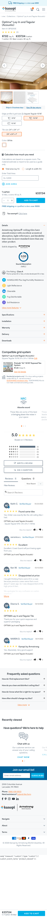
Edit (35, 358)
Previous (4, 65)
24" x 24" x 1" (12, 134)
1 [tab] (21, 426)
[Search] (37, 10)
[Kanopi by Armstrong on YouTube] (13, 799)
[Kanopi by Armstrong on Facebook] (3, 799)
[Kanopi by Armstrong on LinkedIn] (17, 799)
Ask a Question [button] (25, 470)
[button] (35, 530)
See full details (20, 371)
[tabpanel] (24, 406)
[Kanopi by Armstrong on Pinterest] (5, 799)
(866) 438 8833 (14, 791)
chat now (23, 757)
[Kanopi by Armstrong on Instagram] (9, 799)
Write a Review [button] (25, 463)
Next (42, 65)
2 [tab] (23, 426)
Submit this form (24, 794)
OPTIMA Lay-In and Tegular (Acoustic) (18, 521)
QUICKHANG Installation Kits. (17, 380)
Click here (23, 213)
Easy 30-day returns (34, 107)
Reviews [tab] (9, 478)
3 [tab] (25, 426)
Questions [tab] (26, 478)
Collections (11, 16)
